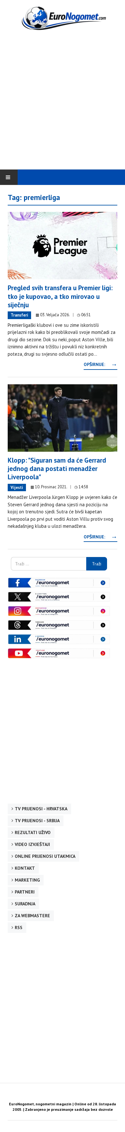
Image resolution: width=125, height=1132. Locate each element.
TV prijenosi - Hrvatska (41, 809)
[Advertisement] (62, 100)
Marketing (27, 880)
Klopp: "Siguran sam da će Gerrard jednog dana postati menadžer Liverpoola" (57, 469)
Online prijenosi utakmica (45, 856)
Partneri (25, 892)
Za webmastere (32, 916)
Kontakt (25, 868)
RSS (18, 927)
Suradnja (25, 904)
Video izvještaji (32, 844)
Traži (96, 564)
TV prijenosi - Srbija (37, 820)
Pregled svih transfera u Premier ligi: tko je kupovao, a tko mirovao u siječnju (60, 296)
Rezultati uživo (33, 832)
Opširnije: (100, 364)
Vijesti (17, 487)
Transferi (19, 315)
